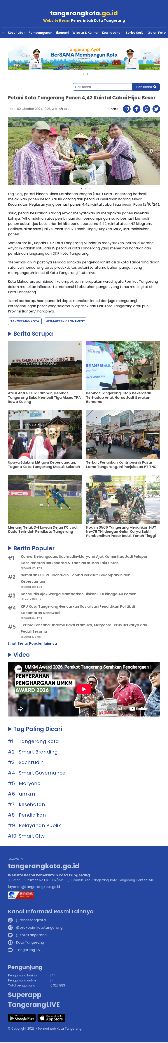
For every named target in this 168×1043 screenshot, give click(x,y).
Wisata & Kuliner (85, 32)
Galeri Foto (157, 32)
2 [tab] (88, 74)
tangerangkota (84, 13)
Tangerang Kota (24, 321)
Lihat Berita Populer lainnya (32, 643)
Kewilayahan (112, 32)
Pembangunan (40, 32)
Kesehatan (16, 32)
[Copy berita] (127, 109)
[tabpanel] (84, 57)
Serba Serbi (135, 32)
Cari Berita (144, 87)
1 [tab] (83, 74)
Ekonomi (62, 32)
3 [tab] (90, 189)
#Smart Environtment (65, 321)
